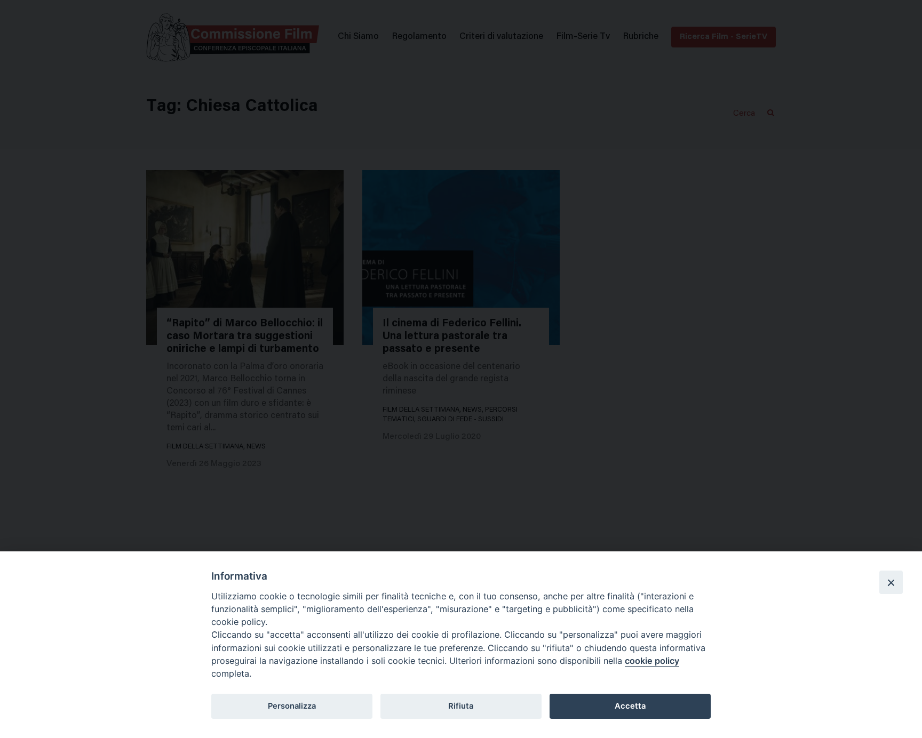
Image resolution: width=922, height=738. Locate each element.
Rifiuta (460, 706)
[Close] (891, 582)
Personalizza (292, 706)
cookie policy (652, 660)
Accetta (630, 706)
